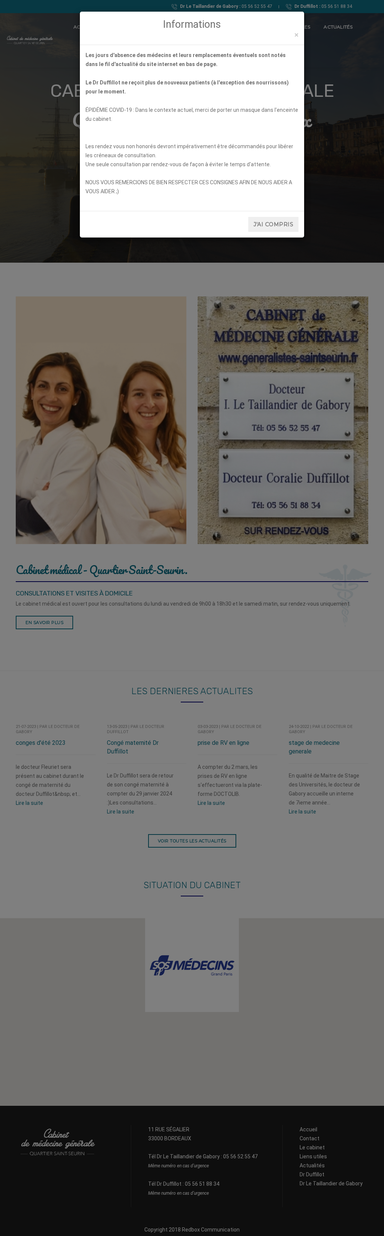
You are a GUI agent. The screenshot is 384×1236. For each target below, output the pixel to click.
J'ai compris (273, 224)
